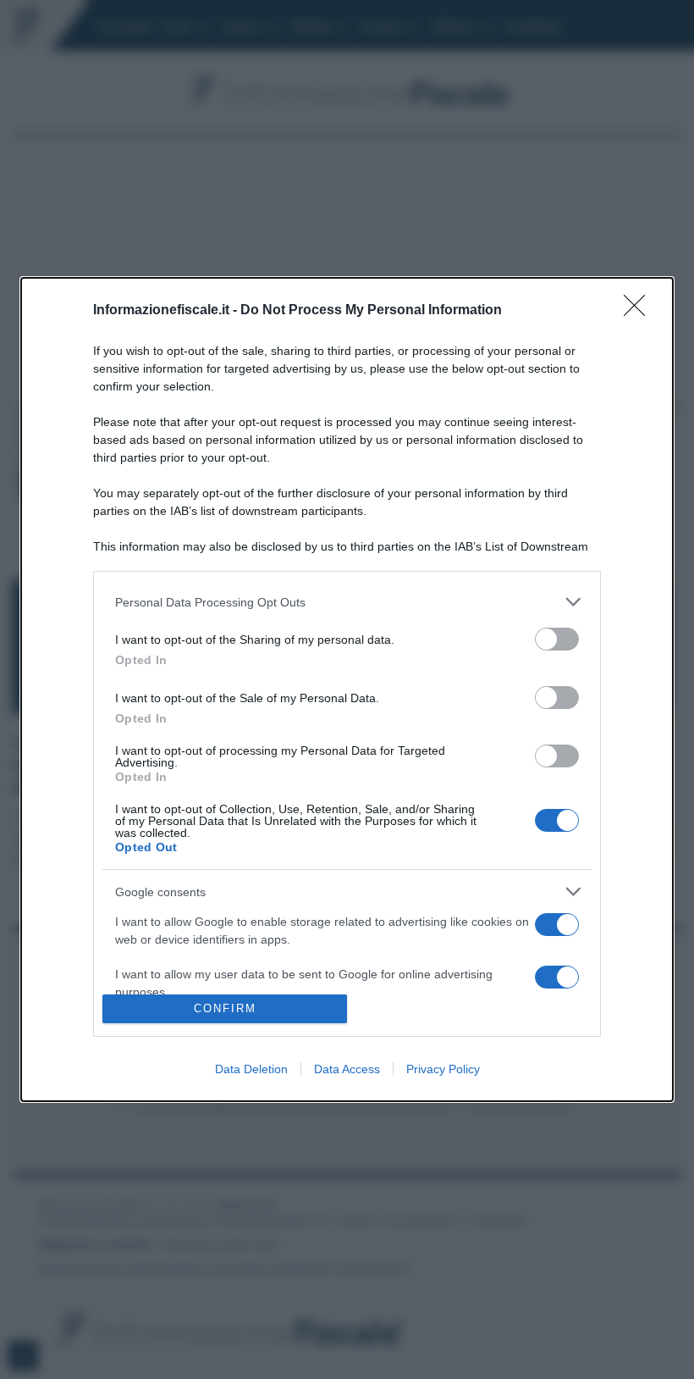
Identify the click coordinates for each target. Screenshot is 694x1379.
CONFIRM (225, 1008)
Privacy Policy (443, 1069)
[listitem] (347, 602)
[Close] (640, 311)
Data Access (347, 1069)
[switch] (557, 639)
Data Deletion (251, 1069)
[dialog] (347, 689)
